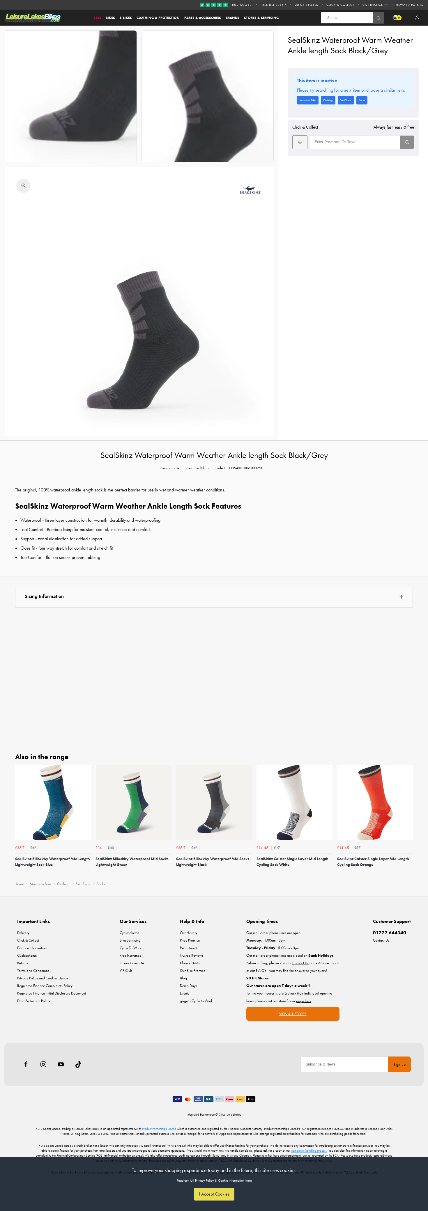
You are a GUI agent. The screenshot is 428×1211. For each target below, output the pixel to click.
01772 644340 (389, 933)
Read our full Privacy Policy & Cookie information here (214, 1180)
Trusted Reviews (192, 955)
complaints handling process (309, 1150)
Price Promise (190, 940)
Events (184, 993)
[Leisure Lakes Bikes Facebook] (26, 1064)
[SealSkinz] (250, 190)
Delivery (23, 932)
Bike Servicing (130, 940)
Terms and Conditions (33, 970)
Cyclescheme (27, 955)
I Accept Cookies (214, 1194)
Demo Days (188, 985)
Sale (97, 17)
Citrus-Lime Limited (230, 1114)
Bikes (110, 17)
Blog (183, 978)
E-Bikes (126, 17)
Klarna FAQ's (190, 962)
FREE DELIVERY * (274, 5)
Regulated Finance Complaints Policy (44, 985)
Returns (22, 962)
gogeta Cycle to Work (196, 1000)
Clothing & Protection (158, 17)
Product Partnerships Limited (159, 1129)
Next (407, 821)
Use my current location (299, 142)
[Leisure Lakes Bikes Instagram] (43, 1064)
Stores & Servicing (261, 17)
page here (303, 1000)
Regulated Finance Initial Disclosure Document (51, 993)
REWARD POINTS (409, 5)
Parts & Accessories (202, 17)
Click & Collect (340, 5)
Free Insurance (130, 955)
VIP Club (126, 970)
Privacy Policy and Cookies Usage (42, 978)
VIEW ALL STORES (293, 1013)
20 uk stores (306, 5)
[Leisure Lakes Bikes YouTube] (60, 1064)
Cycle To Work (130, 947)
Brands (232, 17)
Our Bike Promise (192, 970)
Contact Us (381, 940)
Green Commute (132, 962)
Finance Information (32, 947)
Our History (188, 932)
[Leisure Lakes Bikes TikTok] (78, 1064)
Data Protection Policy (33, 1000)
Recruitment (188, 947)
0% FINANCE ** (375, 5)
